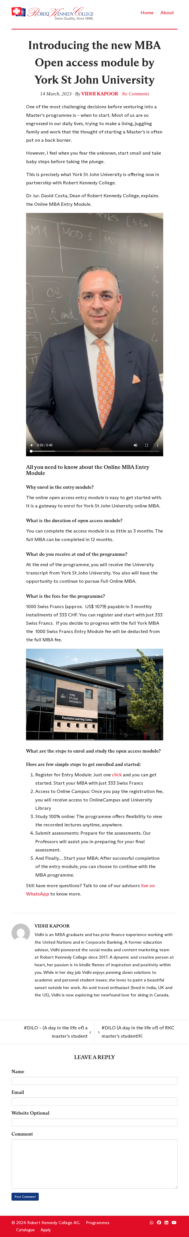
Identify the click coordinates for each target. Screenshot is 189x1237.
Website (30, 1113)
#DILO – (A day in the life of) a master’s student (57, 1032)
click (117, 775)
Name (18, 1072)
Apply (46, 1229)
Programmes (97, 1222)
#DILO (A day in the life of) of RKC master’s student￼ (136, 1032)
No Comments (135, 94)
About (167, 13)
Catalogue (25, 1229)
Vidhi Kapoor (99, 94)
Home (147, 13)
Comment (22, 1134)
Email (18, 1092)
